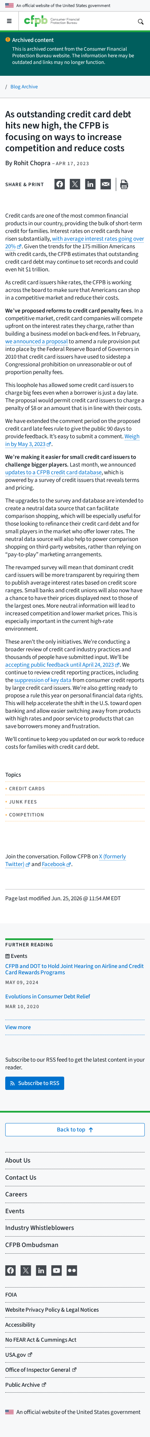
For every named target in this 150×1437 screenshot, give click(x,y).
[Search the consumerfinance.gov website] (140, 21)
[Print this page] (124, 184)
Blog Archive (24, 86)
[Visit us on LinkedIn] (41, 1269)
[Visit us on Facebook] (10, 1269)
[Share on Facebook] (59, 183)
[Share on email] (105, 183)
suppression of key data (43, 680)
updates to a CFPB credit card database (53, 472)
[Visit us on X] (26, 1269)
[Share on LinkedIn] (90, 183)
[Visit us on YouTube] (56, 1269)
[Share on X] (75, 183)
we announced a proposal (36, 341)
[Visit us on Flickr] (72, 1269)
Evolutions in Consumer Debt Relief (47, 996)
